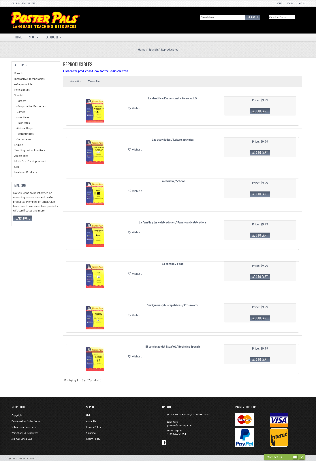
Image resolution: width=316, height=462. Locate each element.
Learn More (23, 218)
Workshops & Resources (25, 433)
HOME (18, 37)
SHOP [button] (32, 37)
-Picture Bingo (27, 128)
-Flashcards (26, 123)
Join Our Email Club (22, 438)
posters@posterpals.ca (180, 425)
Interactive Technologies (33, 79)
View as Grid (75, 81)
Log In (290, 3)
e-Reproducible (28, 84)
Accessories (26, 155)
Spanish (153, 49)
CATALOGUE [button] (52, 37)
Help (88, 415)
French (24, 73)
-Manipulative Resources (34, 106)
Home (279, 3)
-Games (23, 112)
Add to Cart (260, 111)
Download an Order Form (26, 421)
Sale (17, 166)
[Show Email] (295, 457)
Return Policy (93, 438)
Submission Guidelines (24, 427)
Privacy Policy (93, 427)
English (23, 144)
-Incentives (25, 117)
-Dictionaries (26, 139)
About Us (91, 421)
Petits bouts (26, 90)
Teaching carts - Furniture (34, 150)
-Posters (25, 101)
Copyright (17, 415)
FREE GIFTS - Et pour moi (34, 161)
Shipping (91, 433)
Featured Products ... (27, 172)
